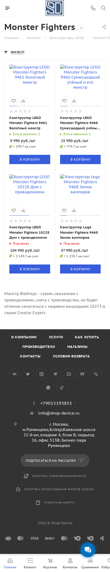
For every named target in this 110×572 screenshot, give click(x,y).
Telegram (55, 374)
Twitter (28, 374)
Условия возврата (71, 356)
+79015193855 (56, 403)
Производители (38, 346)
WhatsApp (48, 387)
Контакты (30, 356)
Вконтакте (14, 374)
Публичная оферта (59, 502)
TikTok (62, 387)
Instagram (41, 374)
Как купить (87, 337)
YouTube (68, 374)
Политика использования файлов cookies (59, 489)
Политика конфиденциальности (59, 476)
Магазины (77, 346)
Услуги (56, 337)
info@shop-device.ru (59, 413)
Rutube (82, 374)
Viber (96, 374)
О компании (24, 337)
